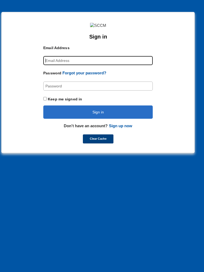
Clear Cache (98, 138)
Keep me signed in (65, 99)
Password (52, 73)
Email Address (56, 48)
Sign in (98, 112)
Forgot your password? (84, 73)
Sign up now (120, 126)
